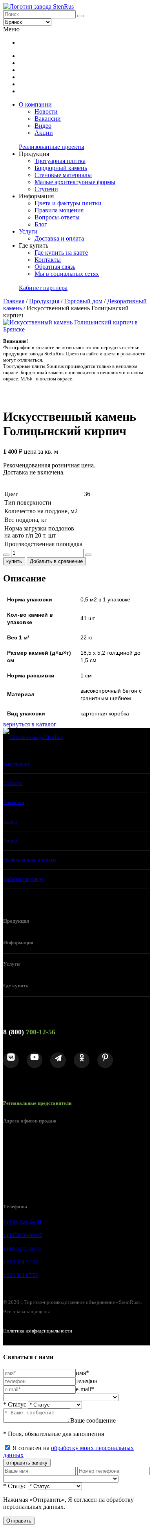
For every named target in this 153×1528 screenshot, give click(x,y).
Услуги (28, 231)
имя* (82, 1372)
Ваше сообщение (93, 1420)
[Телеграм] (58, 1060)
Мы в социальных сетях (67, 273)
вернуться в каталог (29, 724)
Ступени (46, 189)
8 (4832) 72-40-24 (22, 1248)
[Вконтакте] (11, 1060)
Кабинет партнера (43, 287)
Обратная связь (55, 266)
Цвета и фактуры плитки (68, 203)
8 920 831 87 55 (20, 1275)
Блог (41, 224)
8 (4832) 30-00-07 (22, 1235)
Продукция (44, 301)
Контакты (48, 259)
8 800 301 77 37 (20, 1262)
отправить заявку (26, 1463)
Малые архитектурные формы (75, 182)
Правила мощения (59, 210)
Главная (13, 301)
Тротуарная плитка (60, 161)
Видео (43, 125)
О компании (35, 104)
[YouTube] (34, 1060)
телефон (87, 1381)
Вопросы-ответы (57, 217)
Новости (46, 111)
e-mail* (85, 1389)
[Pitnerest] (105, 1060)
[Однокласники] (81, 1060)
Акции (44, 132)
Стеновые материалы (63, 175)
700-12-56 (29, 1032)
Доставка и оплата (59, 238)
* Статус (14, 1404)
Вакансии (48, 118)
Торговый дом (83, 301)
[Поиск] (80, 16)
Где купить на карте (61, 252)
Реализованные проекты (51, 146)
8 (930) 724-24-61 (22, 1222)
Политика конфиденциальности (37, 1331)
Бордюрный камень (61, 168)
